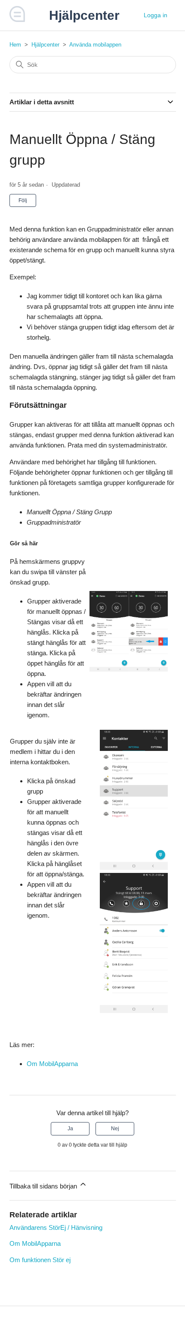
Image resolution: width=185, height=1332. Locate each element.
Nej (115, 1129)
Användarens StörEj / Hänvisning (55, 1227)
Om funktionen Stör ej (40, 1259)
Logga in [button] (155, 15)
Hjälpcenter (45, 44)
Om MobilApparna (52, 1063)
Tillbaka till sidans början (44, 1186)
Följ (22, 200)
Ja (70, 1129)
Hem (15, 44)
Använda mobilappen (95, 44)
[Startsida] (17, 19)
